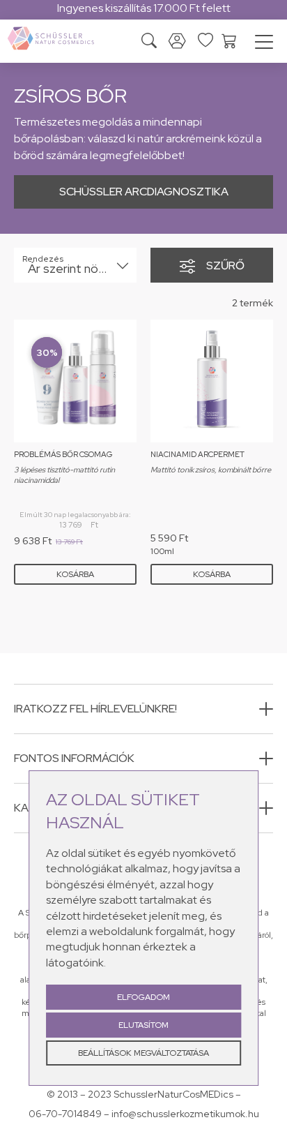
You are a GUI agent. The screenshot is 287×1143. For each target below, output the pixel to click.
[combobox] (75, 265)
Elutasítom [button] (143, 1025)
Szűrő (225, 265)
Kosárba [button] (75, 574)
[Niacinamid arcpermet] (211, 381)
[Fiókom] (177, 41)
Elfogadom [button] (143, 997)
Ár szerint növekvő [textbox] (76, 268)
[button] (143, 709)
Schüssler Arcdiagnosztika (143, 191)
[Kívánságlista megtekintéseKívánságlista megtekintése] (205, 39)
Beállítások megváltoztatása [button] (143, 1053)
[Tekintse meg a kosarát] (229, 39)
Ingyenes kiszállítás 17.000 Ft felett (144, 8)
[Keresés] (149, 42)
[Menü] (264, 44)
